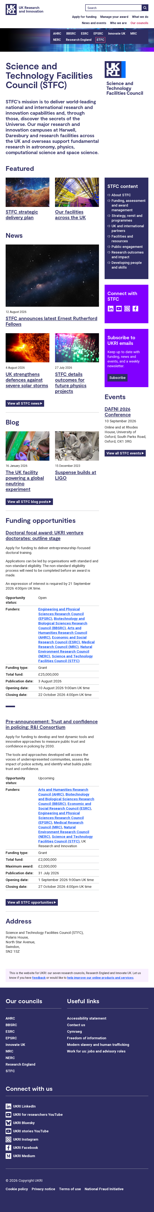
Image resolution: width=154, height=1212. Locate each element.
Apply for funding (84, 17)
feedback (39, 978)
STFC (100, 40)
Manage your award (114, 17)
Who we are (118, 23)
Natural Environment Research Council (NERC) (65, 651)
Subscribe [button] (117, 377)
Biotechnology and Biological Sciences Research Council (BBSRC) (62, 623)
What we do (140, 17)
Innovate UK (116, 33)
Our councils (139, 23)
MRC (133, 33)
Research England (78, 40)
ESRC (84, 33)
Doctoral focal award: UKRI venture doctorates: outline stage (44, 535)
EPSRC (98, 33)
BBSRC (71, 33)
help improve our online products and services (100, 978)
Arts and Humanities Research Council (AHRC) (62, 633)
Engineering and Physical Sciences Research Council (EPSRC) (61, 614)
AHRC (57, 33)
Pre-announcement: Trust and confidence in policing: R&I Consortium (52, 724)
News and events (94, 23)
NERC (57, 40)
